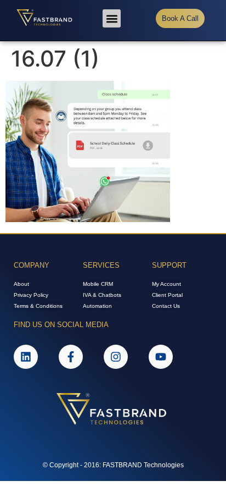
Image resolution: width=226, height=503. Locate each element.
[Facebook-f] (71, 357)
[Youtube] (161, 357)
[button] (112, 18)
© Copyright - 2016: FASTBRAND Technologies (113, 465)
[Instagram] (116, 357)
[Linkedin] (26, 357)
